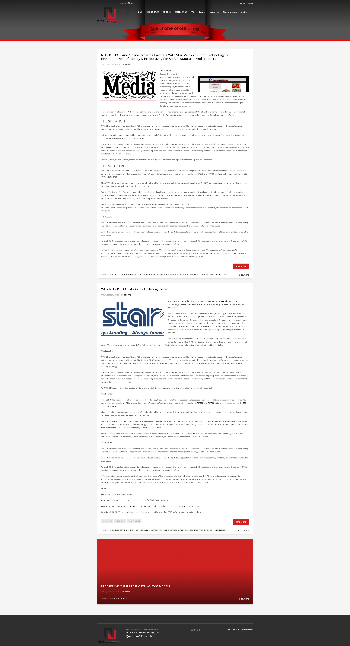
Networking (174, 274)
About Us (214, 12)
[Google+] (209, 630)
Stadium (202, 274)
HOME (139, 12)
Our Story (121, 521)
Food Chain (143, 274)
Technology (221, 274)
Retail (187, 274)
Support (202, 12)
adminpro (127, 64)
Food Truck (153, 274)
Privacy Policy (247, 629)
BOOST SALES (152, 12)
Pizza (182, 274)
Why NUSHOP (135, 521)
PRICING (167, 12)
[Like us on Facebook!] (204, 630)
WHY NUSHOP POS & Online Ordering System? (136, 289)
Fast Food (134, 274)
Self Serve (194, 274)
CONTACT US (181, 12)
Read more (241, 266)
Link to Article (165, 70)
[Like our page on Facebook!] (99, 3)
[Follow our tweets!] (110, 3)
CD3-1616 (113, 406)
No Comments (243, 275)
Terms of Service (232, 629)
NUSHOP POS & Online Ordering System (142, 632)
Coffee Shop (124, 274)
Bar (113, 274)
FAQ (193, 12)
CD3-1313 (183, 433)
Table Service (210, 274)
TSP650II (200, 403)
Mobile (166, 274)
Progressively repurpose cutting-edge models (135, 586)
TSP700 (211, 403)
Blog (117, 274)
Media (244, 12)
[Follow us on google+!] (105, 3)
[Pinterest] (115, 3)
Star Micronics (230, 12)
